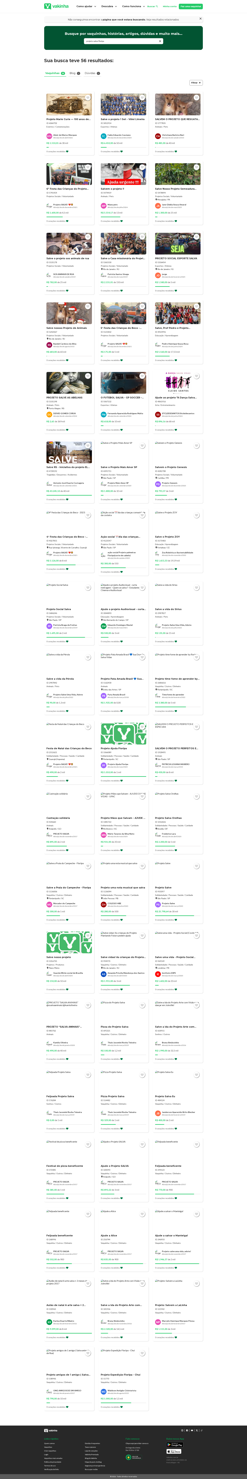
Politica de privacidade (52, 1462)
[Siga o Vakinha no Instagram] (182, 1430)
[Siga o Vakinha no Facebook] (187, 1430)
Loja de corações (91, 1451)
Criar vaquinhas (50, 1451)
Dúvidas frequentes (92, 1443)
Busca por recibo (91, 1469)
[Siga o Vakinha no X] (197, 1430)
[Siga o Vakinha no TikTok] (202, 1430)
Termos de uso (50, 1466)
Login (46, 1454)
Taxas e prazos (90, 1447)
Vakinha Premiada (92, 1454)
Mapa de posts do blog (93, 1462)
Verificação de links (51, 1469)
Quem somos (49, 1443)
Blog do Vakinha (91, 1458)
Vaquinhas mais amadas (53, 1458)
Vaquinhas (48, 1447)
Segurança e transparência (95, 1466)
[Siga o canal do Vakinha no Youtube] (192, 1430)
